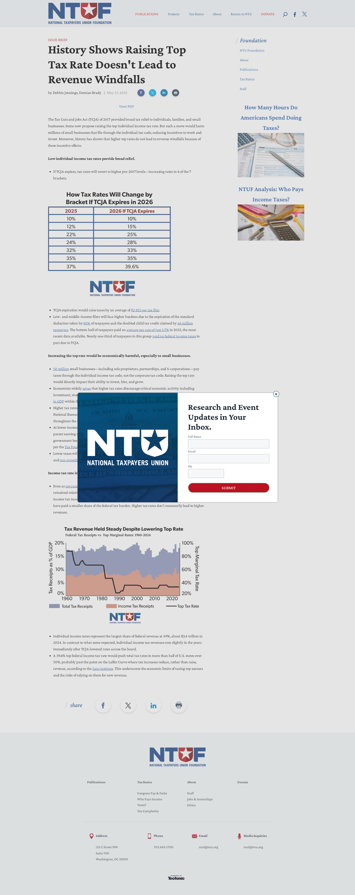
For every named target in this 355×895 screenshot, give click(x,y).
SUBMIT (229, 488)
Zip (190, 466)
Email (192, 451)
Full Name (194, 436)
